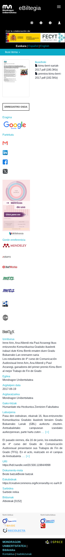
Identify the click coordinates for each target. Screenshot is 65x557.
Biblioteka (8, 550)
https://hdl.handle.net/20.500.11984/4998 (26, 465)
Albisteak (8, 501)
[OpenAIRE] (19, 520)
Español (33, 46)
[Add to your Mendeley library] (16, 245)
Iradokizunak (24, 554)
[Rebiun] (51, 525)
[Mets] (16, 278)
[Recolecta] (19, 530)
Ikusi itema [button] (11, 52)
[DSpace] (54, 542)
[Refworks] (16, 267)
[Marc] (16, 318)
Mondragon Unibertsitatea (17, 379)
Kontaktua (8, 554)
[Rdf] (16, 304)
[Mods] (16, 291)
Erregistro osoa (15, 106)
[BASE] (19, 525)
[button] (41, 23)
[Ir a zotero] (16, 257)
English (44, 46)
